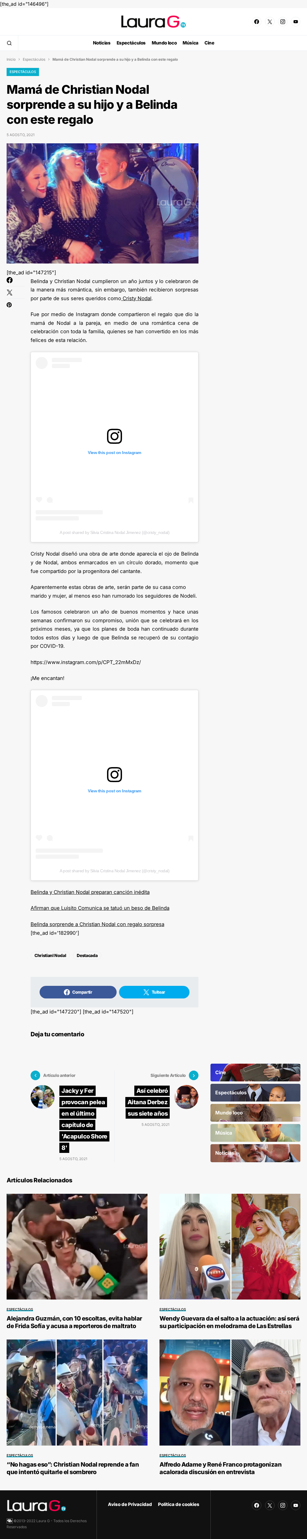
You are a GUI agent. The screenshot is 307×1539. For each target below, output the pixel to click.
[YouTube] (295, 22)
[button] (9, 43)
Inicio (11, 59)
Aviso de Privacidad (130, 1504)
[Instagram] (283, 22)
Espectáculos (34, 59)
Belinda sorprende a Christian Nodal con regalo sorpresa (97, 924)
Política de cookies (178, 1504)
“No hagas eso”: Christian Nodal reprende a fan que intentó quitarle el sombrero (73, 1468)
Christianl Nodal (50, 955)
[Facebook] (256, 22)
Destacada (87, 955)
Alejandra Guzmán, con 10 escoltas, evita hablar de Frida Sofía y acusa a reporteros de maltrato (74, 1322)
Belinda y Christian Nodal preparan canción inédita (90, 892)
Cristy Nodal (136, 298)
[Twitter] (270, 22)
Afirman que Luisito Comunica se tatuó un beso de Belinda (100, 908)
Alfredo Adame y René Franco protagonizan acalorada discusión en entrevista (220, 1468)
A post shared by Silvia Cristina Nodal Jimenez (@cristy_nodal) (114, 532)
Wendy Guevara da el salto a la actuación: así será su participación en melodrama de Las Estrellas (229, 1322)
